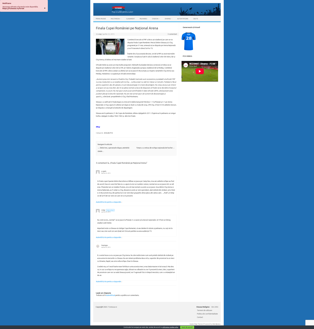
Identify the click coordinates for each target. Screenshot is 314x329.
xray (100, 34)
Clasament (130, 19)
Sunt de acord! (187, 327)
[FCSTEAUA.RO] (157, 15)
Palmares (143, 19)
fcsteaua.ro (112, 307)
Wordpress (217, 324)
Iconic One (193, 324)
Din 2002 (214, 307)
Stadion (155, 19)
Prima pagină (101, 19)
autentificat (110, 295)
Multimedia (115, 19)
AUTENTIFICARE (182, 19)
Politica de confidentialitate (207, 314)
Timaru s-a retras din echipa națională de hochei (155, 148)
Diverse (168, 19)
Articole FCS (108, 133)
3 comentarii (172, 34)
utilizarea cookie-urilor (170, 327)
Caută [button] (195, 19)
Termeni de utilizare (204, 310)
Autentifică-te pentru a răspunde (108, 202)
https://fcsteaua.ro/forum (13, 8)
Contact (200, 317)
